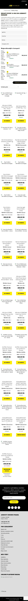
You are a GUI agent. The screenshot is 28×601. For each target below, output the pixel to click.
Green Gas (4, 36)
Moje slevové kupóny (5, 571)
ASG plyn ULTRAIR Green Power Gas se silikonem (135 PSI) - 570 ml (21, 279)
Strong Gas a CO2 (5, 43)
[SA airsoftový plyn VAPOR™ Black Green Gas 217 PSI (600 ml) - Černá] (7, 411)
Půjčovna (3, 539)
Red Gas (3, 40)
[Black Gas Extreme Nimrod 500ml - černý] (7, 269)
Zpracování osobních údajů (7, 541)
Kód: (4, 112)
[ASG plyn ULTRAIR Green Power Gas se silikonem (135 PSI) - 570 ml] (21, 269)
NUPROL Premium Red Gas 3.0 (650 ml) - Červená (21, 348)
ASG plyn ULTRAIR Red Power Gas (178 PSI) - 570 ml (21, 314)
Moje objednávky (4, 559)
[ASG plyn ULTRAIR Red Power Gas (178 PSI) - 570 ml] (21, 305)
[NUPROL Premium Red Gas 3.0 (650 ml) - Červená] (21, 340)
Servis (2, 537)
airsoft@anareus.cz (5, 523)
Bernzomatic (23, 145)
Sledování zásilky (4, 561)
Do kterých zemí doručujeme (7, 547)
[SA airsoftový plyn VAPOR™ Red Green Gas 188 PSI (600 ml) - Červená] (21, 374)
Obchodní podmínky (5, 533)
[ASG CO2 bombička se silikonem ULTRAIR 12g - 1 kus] (7, 133)
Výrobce (6, 110)
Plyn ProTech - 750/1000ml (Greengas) (7, 209)
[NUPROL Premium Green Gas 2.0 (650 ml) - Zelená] (7, 447)
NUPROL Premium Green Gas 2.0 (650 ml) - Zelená (7, 455)
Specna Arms (9, 388)
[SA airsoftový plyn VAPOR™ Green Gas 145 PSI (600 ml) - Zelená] (21, 411)
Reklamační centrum (5, 543)
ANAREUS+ (3, 557)
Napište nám (3, 529)
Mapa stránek (4, 550)
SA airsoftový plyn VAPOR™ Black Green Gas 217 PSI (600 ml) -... (7, 420)
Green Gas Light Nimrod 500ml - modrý (21, 209)
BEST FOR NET (16, 599)
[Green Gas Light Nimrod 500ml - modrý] (21, 200)
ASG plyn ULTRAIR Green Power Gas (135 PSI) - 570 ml (7, 107)
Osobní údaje (4, 569)
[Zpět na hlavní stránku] (2, 10)
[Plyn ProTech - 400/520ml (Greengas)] (7, 167)
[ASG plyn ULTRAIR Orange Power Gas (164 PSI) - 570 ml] (7, 305)
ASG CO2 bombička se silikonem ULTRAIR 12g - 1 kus (7, 141)
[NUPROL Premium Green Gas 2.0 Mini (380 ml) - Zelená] (7, 340)
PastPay (3, 549)
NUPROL (9, 352)
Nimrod (23, 212)
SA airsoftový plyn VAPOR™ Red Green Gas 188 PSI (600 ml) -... (21, 384)
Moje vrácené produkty (6, 563)
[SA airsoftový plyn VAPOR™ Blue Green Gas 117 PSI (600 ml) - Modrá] (7, 374)
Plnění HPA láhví (4, 545)
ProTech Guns (9, 177)
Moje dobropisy (4, 565)
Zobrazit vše (4, 28)
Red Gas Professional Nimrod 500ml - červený (21, 243)
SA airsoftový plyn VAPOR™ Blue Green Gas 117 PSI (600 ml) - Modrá (7, 384)
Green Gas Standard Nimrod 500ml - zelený (7, 243)
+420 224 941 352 (5, 521)
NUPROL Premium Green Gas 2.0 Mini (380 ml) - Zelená (7, 348)
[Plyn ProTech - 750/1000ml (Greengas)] (7, 200)
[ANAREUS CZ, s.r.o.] (14, 6)
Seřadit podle (4, 87)
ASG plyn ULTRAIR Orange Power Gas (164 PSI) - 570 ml (7, 314)
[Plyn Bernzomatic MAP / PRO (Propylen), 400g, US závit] (21, 133)
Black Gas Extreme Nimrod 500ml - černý (7, 278)
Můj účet (4, 554)
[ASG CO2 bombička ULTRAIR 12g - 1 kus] (21, 98)
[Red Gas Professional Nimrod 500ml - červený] (21, 235)
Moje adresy (3, 567)
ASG (9, 110)
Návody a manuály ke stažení (7, 531)
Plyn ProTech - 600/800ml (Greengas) (21, 175)
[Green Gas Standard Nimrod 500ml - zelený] (7, 235)
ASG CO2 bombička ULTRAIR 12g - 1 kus (21, 106)
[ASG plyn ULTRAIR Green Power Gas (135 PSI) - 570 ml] (7, 98)
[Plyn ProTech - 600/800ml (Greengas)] (21, 167)
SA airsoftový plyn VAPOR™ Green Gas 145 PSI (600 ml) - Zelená (21, 420)
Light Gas (3, 32)
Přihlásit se (24, 1)
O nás (2, 535)
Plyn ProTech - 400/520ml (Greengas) (7, 175)
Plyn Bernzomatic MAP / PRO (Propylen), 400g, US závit (21, 141)
